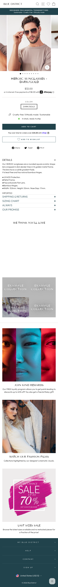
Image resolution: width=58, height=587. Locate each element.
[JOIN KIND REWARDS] (29, 355)
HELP (28, 551)
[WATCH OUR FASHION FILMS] (29, 426)
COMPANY (28, 559)
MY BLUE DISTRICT (28, 542)
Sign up (28, 567)
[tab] (29, 160)
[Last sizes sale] (29, 495)
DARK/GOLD (29, 106)
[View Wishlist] (48, 3)
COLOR (29, 102)
